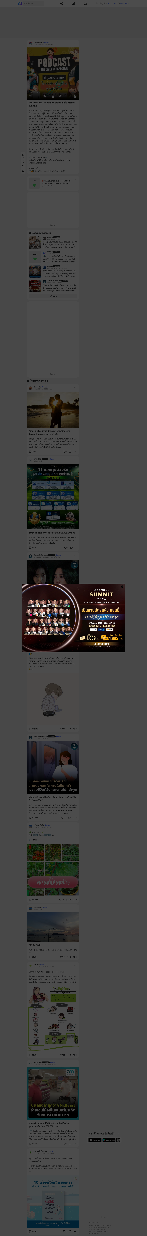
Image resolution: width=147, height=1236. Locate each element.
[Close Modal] (122, 586)
